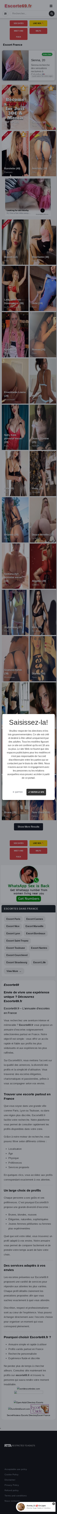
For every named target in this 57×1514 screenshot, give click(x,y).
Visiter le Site (37, 792)
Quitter (18, 792)
